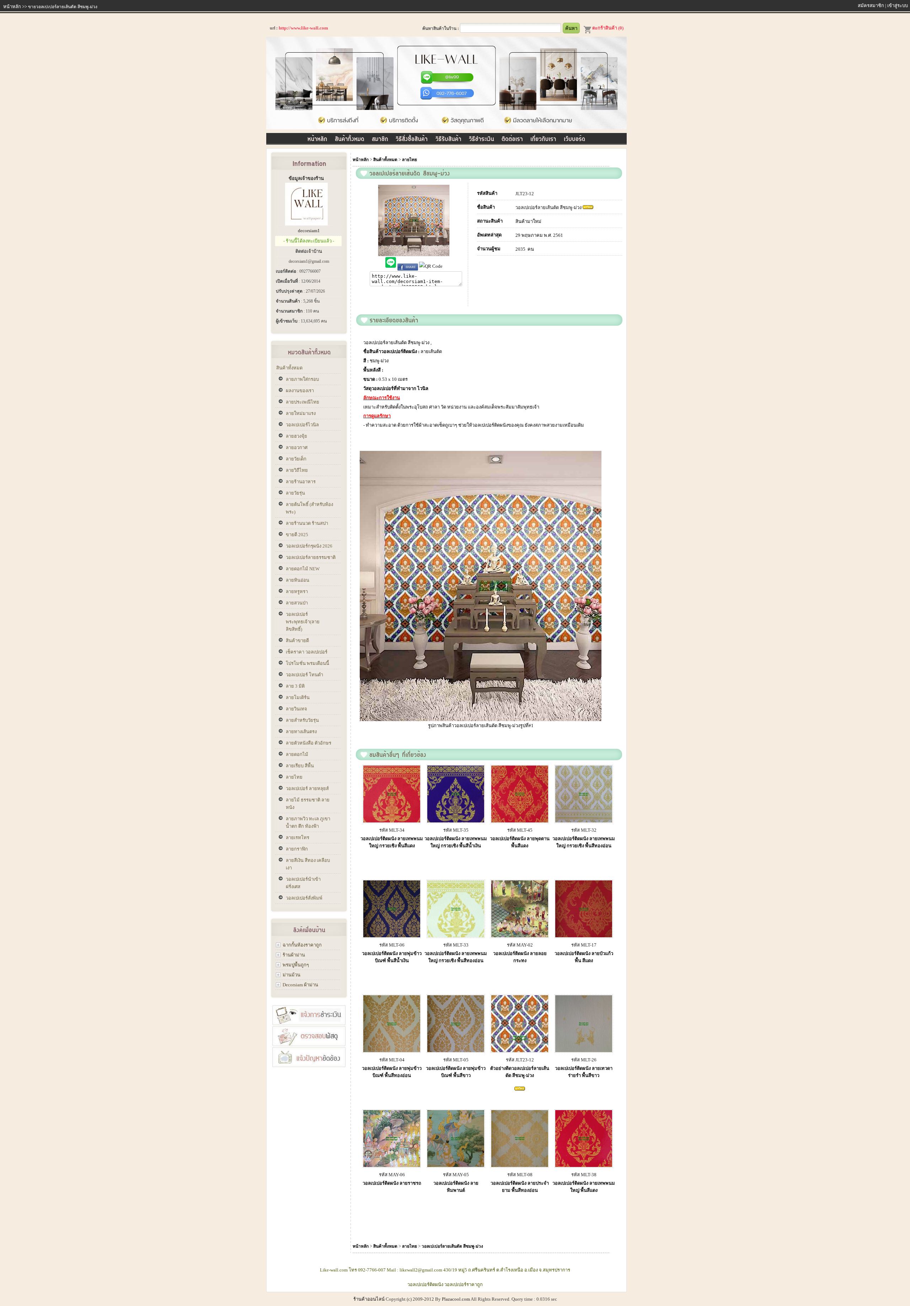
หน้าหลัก (12, 6)
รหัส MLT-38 (583, 1174)
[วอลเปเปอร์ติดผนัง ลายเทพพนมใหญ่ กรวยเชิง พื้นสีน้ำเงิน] (455, 820)
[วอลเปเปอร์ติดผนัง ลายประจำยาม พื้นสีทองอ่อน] (519, 1165)
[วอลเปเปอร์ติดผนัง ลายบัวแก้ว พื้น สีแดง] (583, 935)
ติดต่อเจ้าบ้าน (308, 251)
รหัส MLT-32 (583, 830)
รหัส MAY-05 (456, 1174)
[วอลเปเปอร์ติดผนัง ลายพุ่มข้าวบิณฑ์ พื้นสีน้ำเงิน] (391, 935)
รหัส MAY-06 (392, 1174)
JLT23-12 (524, 193)
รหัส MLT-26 (583, 1059)
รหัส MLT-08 (519, 1174)
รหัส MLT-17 (583, 945)
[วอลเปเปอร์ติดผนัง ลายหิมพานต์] (455, 1165)
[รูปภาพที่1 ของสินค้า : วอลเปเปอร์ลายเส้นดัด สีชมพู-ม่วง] (495, 719)
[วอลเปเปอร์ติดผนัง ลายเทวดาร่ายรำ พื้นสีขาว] (583, 1050)
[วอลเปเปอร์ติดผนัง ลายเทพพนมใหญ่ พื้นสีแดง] (583, 1165)
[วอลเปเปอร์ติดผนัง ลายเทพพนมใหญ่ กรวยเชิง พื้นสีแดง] (391, 820)
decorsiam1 (309, 230)
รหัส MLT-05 (456, 1059)
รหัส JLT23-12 (520, 1059)
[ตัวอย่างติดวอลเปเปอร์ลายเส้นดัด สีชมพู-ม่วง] (519, 1050)
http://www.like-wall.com (303, 28)
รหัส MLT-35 (456, 830)
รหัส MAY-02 (520, 945)
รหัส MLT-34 (392, 830)
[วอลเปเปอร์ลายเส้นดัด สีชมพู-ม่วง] (317, 137)
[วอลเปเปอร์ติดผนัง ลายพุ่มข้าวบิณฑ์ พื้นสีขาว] (455, 1050)
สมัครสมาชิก (871, 5)
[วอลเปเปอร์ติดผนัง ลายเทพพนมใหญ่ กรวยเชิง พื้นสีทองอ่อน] (583, 820)
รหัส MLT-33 (456, 945)
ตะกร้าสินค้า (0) (607, 28)
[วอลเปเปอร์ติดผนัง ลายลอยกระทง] (519, 935)
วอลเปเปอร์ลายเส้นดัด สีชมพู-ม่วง (548, 207)
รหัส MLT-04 (392, 1059)
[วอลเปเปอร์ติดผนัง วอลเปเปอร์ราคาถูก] (446, 127)
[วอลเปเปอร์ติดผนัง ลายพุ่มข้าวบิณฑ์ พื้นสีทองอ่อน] (391, 1050)
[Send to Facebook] (407, 266)
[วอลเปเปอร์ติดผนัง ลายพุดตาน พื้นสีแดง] (519, 820)
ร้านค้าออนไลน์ (369, 1299)
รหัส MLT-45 (519, 830)
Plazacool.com (456, 1299)
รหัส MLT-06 (392, 945)
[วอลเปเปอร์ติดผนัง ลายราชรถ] (391, 1165)
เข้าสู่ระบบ (897, 5)
